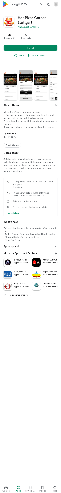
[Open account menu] (56, 4)
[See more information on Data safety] (55, 152)
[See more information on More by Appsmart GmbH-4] (55, 253)
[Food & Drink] (12, 145)
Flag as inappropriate (17, 295)
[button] (14, 38)
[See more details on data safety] (14, 212)
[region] (30, 36)
